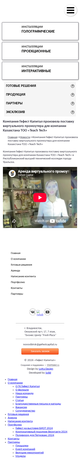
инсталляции (38, 29)
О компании (18, 259)
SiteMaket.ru (53, 365)
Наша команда (24, 393)
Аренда (15, 270)
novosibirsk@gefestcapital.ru (40, 344)
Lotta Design (46, 369)
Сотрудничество (25, 410)
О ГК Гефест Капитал (28, 386)
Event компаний (25, 449)
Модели (21, 456)
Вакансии (21, 407)
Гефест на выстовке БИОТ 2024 (34, 428)
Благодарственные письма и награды (38, 403)
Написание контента (23, 276)
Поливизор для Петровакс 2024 (35, 435)
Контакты (17, 288)
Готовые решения (21, 264)
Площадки (22, 445)
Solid (48, 372)
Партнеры (17, 294)
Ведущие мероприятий (30, 452)
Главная (12, 137)
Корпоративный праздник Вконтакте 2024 (41, 431)
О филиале (22, 389)
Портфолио (18, 282)
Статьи (20, 400)
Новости (25, 137)
